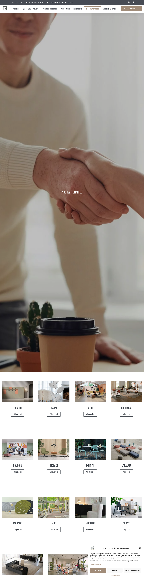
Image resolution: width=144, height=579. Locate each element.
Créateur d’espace (49, 9)
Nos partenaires (92, 9)
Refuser (115, 570)
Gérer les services (96, 564)
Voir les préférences (132, 570)
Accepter (98, 570)
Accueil (16, 9)
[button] (140, 548)
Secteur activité (109, 9)
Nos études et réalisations (71, 9)
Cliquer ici (18, 414)
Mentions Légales (115, 575)
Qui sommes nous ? (30, 9)
